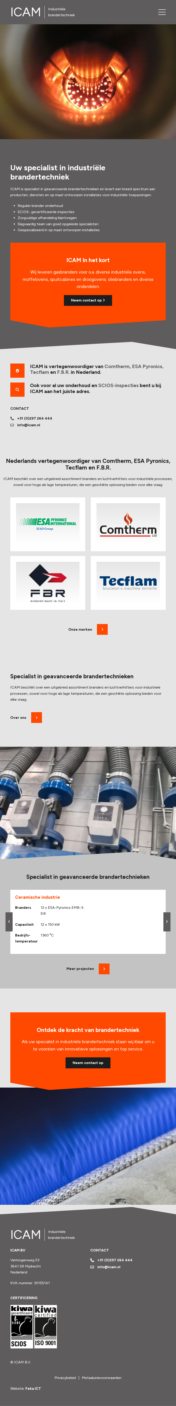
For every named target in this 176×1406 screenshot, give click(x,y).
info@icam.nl (28, 425)
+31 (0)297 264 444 (34, 418)
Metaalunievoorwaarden (101, 1378)
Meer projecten (80, 968)
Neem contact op (87, 300)
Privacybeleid (65, 1378)
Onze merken (80, 629)
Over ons (18, 717)
